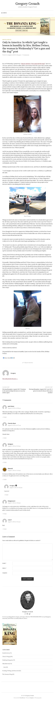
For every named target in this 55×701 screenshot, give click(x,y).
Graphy (31, 697)
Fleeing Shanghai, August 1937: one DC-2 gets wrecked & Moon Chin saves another (41, 390)
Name (4, 563)
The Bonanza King (7, 674)
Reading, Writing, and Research (10, 670)
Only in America (28, 362)
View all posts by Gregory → (10, 378)
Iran (4, 667)
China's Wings (6, 656)
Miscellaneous (6, 39)
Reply (5, 417)
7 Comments (25, 55)
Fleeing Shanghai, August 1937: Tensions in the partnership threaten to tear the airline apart (14, 390)
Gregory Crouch (27, 4)
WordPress (22, 697)
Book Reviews (6, 653)
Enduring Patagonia (7, 660)
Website (4, 573)
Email (4, 568)
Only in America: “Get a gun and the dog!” (33, 63)
